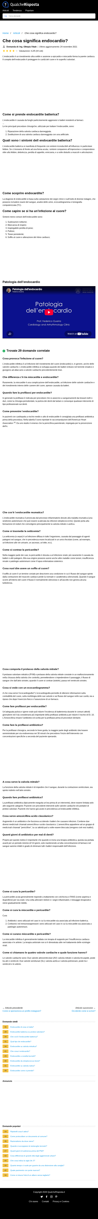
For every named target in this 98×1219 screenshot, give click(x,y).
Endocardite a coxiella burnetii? (23, 1056)
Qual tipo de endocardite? (20, 1041)
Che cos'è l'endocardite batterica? (24, 1037)
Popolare (29, 10)
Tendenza (17, 10)
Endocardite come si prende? (22, 1071)
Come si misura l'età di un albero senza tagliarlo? (30, 1175)
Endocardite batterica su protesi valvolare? (27, 1032)
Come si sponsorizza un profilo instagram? (22, 1011)
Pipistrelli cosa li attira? (19, 1132)
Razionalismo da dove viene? (22, 1141)
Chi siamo (33, 1201)
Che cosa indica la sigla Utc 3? (22, 1161)
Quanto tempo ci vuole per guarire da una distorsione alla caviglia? (37, 1165)
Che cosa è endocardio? (20, 1051)
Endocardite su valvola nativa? (22, 1066)
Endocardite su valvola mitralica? (23, 1046)
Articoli (6, 10)
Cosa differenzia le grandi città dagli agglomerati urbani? (33, 1156)
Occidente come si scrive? (83, 1011)
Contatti (45, 1201)
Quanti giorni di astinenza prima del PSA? (27, 1151)
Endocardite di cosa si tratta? (22, 1027)
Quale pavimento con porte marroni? (25, 1170)
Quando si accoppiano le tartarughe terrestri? (28, 1146)
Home (6, 33)
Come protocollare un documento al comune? (28, 1136)
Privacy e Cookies (61, 1201)
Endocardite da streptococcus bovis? (25, 1061)
